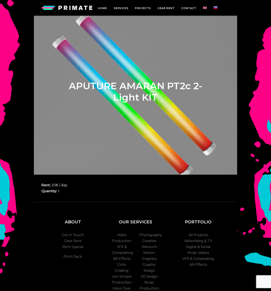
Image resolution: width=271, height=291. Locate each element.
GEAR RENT (166, 8)
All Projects (198, 235)
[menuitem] (102, 8)
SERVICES (121, 8)
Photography (150, 235)
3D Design (149, 276)
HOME (102, 8)
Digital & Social (198, 247)
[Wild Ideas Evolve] (66, 8)
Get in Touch (73, 235)
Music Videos (198, 253)
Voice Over (122, 288)
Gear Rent (73, 241)
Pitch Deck (73, 257)
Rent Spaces (72, 247)
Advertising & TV (198, 241)
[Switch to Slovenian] (215, 8)
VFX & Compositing (198, 259)
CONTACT (188, 8)
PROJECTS (143, 8)
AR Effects (122, 259)
